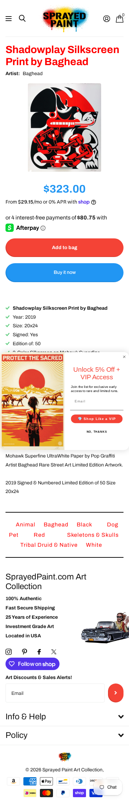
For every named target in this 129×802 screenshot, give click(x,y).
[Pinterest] (24, 652)
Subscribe (115, 692)
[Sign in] (106, 18)
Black (85, 524)
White (94, 545)
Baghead (33, 73)
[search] (22, 18)
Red (40, 535)
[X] (53, 651)
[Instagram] (9, 652)
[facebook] (39, 652)
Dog (112, 524)
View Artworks (9, 18)
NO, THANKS (97, 431)
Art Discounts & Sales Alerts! (39, 677)
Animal (26, 524)
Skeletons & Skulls (93, 535)
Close (64, 717)
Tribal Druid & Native (49, 545)
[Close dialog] (124, 356)
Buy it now (65, 272)
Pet (14, 535)
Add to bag (64, 247)
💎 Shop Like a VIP (97, 419)
